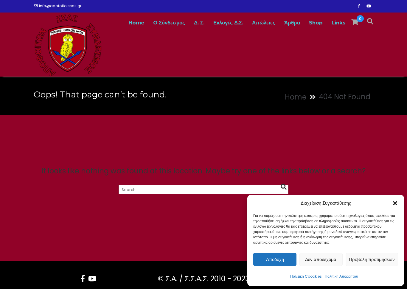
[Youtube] (368, 6)
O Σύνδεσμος (169, 23)
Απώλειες (263, 23)
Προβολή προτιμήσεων (372, 259)
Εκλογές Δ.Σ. (228, 23)
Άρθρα (292, 23)
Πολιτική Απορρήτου (341, 276)
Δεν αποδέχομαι (321, 259)
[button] (395, 203)
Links (339, 23)
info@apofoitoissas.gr (60, 6)
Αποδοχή (275, 259)
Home (136, 23)
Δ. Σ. (199, 23)
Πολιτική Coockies (306, 276)
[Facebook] (359, 6)
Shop (316, 23)
